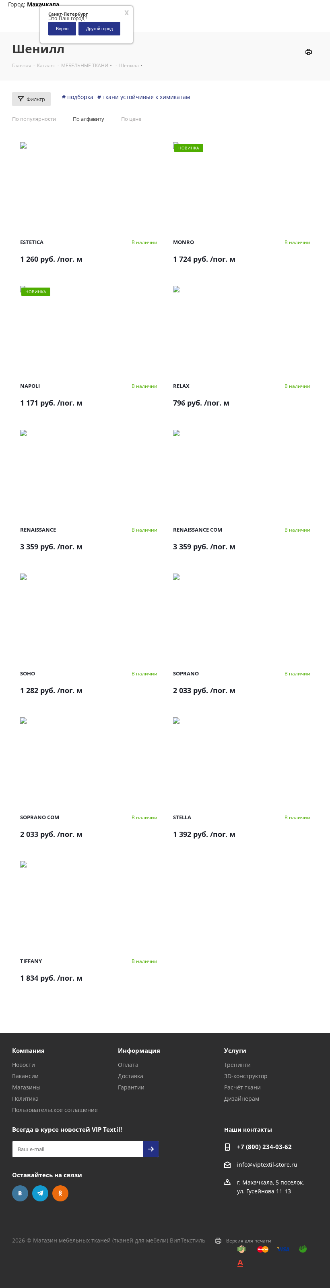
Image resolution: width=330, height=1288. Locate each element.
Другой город (99, 28)
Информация (139, 1050)
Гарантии (131, 1087)
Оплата (128, 1065)
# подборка (77, 97)
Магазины (26, 1087)
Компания (28, 1050)
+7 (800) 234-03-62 (264, 1147)
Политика (25, 1098)
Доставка (130, 1076)
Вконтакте (20, 1193)
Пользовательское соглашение (55, 1110)
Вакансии (25, 1076)
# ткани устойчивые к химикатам (143, 97)
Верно (62, 28)
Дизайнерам (241, 1098)
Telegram (40, 1193)
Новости (23, 1065)
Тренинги (237, 1065)
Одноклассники (60, 1193)
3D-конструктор (246, 1076)
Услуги (235, 1050)
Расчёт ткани (242, 1087)
